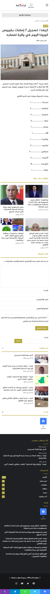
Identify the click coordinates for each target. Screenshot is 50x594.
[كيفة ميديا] (25, 5)
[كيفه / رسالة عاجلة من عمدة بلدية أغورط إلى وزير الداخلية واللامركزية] (41, 369)
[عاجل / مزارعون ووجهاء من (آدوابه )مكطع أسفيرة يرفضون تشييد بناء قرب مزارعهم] (41, 390)
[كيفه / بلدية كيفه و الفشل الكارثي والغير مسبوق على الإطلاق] (41, 402)
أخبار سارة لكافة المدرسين (23, 355)
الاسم (45, 290)
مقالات (44, 489)
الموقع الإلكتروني (42, 308)
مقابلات (44, 485)
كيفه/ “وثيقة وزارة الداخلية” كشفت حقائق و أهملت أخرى (20, 378)
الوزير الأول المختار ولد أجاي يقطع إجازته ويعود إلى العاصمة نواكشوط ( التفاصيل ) (26, 555)
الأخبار (37, 21)
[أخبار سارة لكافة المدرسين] (41, 358)
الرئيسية (43, 21)
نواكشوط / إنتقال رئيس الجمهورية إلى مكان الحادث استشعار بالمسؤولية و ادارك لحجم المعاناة (38, 203)
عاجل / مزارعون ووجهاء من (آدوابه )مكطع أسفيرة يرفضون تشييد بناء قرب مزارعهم (18, 388)
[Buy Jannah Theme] (25, 15)
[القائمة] (47, 6)
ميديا (45, 492)
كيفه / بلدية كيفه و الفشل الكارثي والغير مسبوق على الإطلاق (17, 399)
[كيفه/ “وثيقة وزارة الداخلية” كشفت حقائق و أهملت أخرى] (41, 380)
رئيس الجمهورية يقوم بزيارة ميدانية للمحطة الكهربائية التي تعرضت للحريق (13, 209)
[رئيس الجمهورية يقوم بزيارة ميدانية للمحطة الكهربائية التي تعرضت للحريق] (12, 195)
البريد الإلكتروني (42, 299)
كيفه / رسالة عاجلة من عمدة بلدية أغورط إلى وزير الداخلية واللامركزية (18, 367)
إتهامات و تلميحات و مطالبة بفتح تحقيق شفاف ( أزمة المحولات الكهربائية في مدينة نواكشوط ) (12, 237)
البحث (46, 337)
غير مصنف (43, 481)
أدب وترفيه (43, 496)
